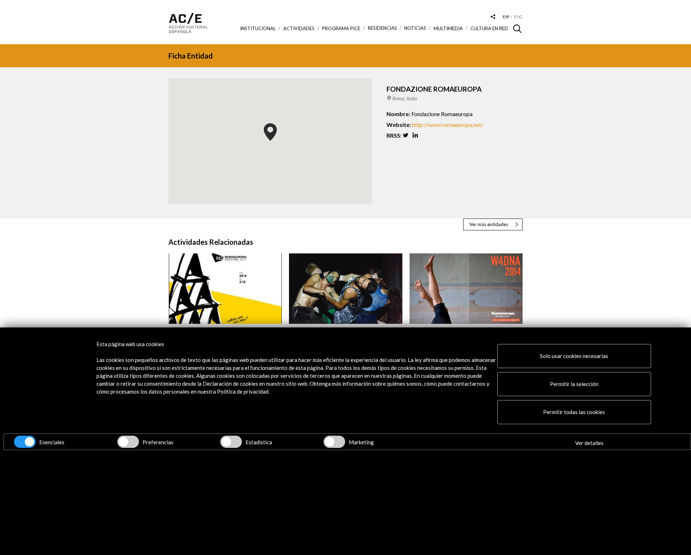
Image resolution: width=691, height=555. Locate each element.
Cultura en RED (489, 28)
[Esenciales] (25, 442)
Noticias (415, 28)
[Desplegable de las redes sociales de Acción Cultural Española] (493, 17)
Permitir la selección (574, 384)
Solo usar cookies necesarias (574, 356)
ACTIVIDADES (299, 28)
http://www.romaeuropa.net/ (447, 124)
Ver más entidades (488, 224)
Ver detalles (589, 443)
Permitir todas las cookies (574, 412)
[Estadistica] (231, 442)
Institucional (258, 28)
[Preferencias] (128, 442)
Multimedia (448, 28)
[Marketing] (334, 442)
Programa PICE (341, 28)
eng (518, 17)
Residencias (382, 28)
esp (506, 17)
